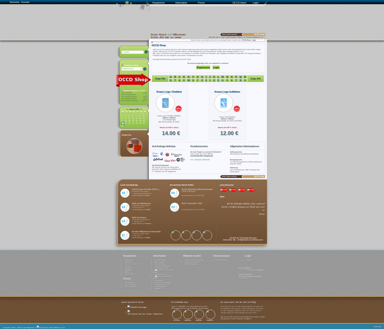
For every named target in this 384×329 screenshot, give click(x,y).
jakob (148, 195)
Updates (158, 289)
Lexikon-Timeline (162, 268)
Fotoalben (159, 281)
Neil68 (148, 209)
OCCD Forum (130, 285)
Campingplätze (161, 287)
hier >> (249, 319)
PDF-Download (191, 264)
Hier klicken (244, 270)
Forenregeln (130, 283)
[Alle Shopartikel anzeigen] (135, 86)
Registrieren (203, 67)
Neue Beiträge (130, 287)
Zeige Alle (160, 78)
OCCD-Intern (239, 2)
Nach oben (378, 319)
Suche (127, 266)
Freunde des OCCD (162, 285)
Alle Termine (160, 262)
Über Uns (128, 262)
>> (141, 109)
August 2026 (134, 109)
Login (256, 2)
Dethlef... (199, 320)
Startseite (15, 2)
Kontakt (25, 2)
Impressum (129, 274)
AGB (127, 272)
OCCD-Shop (246, 40)
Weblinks (128, 270)
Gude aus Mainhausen (141, 203)
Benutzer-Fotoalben (163, 283)
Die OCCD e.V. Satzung (194, 260)
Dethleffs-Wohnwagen (138, 307)
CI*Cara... (176, 320)
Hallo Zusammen (139, 217)
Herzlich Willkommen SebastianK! (146, 232)
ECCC (134, 264)
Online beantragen (192, 262)
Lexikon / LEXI (163, 266)
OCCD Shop (160, 264)
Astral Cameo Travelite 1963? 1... (146, 189)
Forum (201, 2)
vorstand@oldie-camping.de (201, 156)
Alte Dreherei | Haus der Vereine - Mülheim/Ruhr (145, 314)
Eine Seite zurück (229, 34)
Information (181, 2)
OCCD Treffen (160, 260)
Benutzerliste (160, 274)
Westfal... (188, 320)
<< (127, 109)
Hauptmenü (158, 2)
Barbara (148, 223)
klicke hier (244, 278)
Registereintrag (221, 260)
